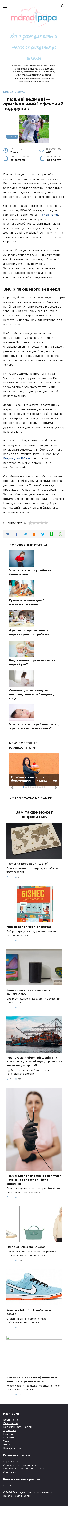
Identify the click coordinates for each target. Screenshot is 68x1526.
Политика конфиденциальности (23, 1468)
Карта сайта (10, 1461)
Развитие (9, 1437)
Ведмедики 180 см (16, 458)
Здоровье (9, 1430)
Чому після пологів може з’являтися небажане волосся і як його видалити (33, 1179)
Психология (10, 1423)
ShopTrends (50, 214)
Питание (8, 1434)
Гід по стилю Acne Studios (25, 1246)
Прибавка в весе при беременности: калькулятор (34, 778)
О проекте (10, 1472)
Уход (6, 1441)
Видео (7, 1444)
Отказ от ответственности (19, 1465)
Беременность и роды (17, 1426)
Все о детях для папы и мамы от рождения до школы (34, 47)
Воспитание (11, 1419)
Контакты (9, 1485)
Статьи (12, 137)
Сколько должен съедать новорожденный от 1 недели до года (33, 694)
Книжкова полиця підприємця (29, 926)
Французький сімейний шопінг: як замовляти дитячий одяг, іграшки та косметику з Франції (34, 1061)
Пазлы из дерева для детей (27, 863)
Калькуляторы (12, 1448)
